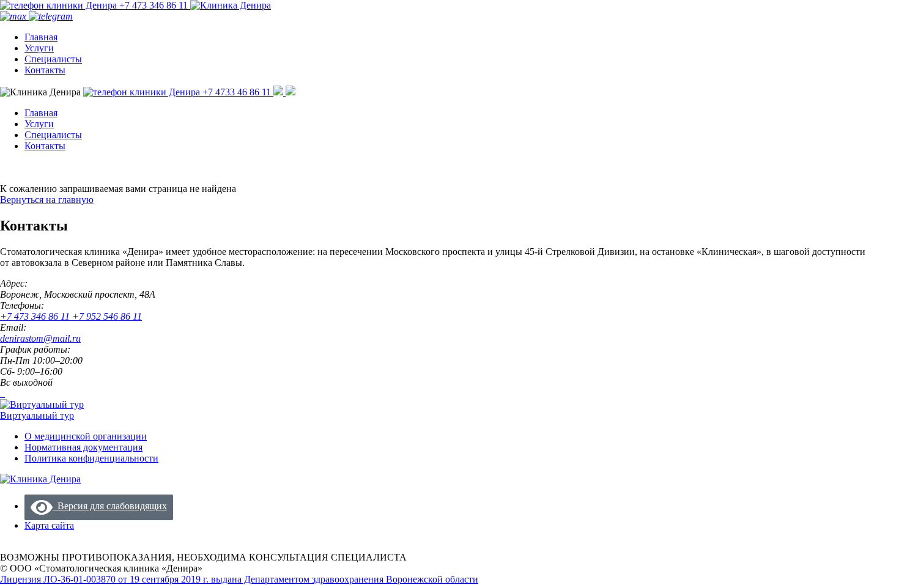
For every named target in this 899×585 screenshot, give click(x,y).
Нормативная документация (83, 447)
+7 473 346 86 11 (153, 5)
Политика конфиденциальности (91, 458)
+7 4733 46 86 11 (236, 92)
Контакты (44, 70)
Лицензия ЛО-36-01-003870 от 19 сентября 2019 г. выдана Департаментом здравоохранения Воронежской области (239, 579)
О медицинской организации (85, 436)
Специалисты (53, 59)
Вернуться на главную (47, 199)
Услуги (39, 48)
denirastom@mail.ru (40, 338)
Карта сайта (49, 525)
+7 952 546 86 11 (107, 316)
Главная (40, 37)
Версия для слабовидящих (110, 506)
